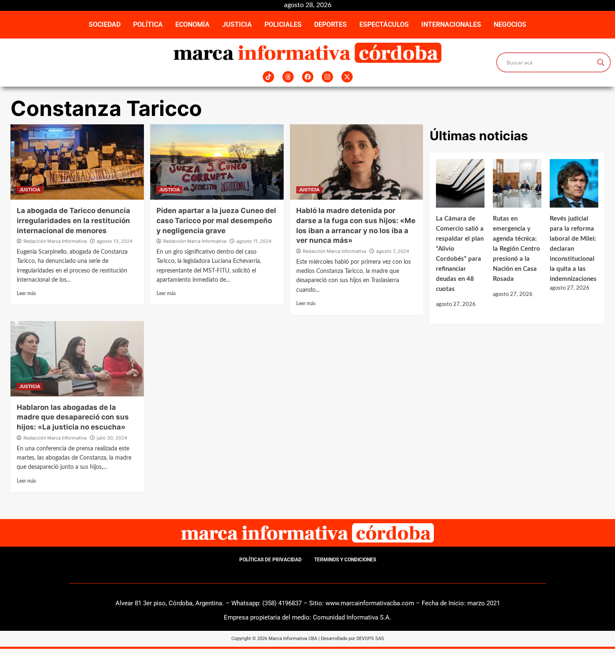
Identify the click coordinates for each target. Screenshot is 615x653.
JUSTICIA (237, 24)
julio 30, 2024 (112, 438)
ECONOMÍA (192, 24)
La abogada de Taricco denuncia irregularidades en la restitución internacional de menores (73, 220)
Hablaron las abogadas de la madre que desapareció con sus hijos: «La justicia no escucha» (73, 417)
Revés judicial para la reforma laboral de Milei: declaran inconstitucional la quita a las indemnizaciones (573, 249)
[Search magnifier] (601, 62)
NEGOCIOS (510, 24)
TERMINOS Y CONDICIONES (345, 560)
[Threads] (288, 76)
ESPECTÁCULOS (384, 24)
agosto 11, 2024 (254, 241)
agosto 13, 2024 (115, 241)
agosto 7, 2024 (392, 251)
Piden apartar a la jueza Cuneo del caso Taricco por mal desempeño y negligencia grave (216, 220)
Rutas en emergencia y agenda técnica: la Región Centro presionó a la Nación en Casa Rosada (516, 249)
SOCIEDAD (104, 24)
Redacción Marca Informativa (55, 241)
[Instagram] (327, 76)
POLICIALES (283, 24)
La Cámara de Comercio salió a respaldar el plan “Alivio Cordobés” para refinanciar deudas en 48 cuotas (460, 254)
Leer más (26, 293)
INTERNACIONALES (451, 24)
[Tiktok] (268, 76)
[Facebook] (307, 76)
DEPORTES (330, 24)
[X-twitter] (347, 76)
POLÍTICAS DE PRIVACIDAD (270, 560)
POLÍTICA (148, 24)
